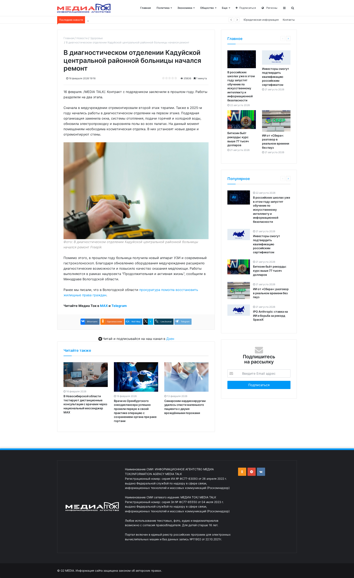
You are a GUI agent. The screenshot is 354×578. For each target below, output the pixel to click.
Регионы (271, 7)
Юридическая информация (261, 19)
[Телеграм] (251, 472)
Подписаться (247, 7)
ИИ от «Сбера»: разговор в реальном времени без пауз (271, 293)
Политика (163, 7)
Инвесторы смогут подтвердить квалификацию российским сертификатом (275, 76)
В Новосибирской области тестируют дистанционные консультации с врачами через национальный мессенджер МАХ (85, 404)
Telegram (119, 306)
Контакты (289, 19)
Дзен (170, 339)
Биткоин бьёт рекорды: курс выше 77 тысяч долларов (122, 19)
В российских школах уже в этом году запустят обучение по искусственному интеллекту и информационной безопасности (271, 209)
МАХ (104, 306)
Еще (225, 7)
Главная (145, 7)
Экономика (184, 7)
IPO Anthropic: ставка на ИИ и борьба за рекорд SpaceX (270, 315)
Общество (207, 7)
